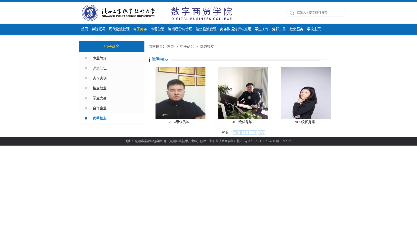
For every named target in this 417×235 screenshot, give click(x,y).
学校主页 (314, 29)
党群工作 (279, 29)
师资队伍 (100, 68)
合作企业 (100, 108)
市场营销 (157, 29)
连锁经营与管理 (180, 29)
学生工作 (262, 29)
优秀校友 (100, 118)
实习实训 (100, 78)
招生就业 (100, 88)
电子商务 (140, 29)
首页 (84, 29)
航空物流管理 (206, 29)
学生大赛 (100, 98)
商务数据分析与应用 (235, 29)
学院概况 (98, 29)
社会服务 (296, 29)
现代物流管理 (119, 29)
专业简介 (100, 58)
